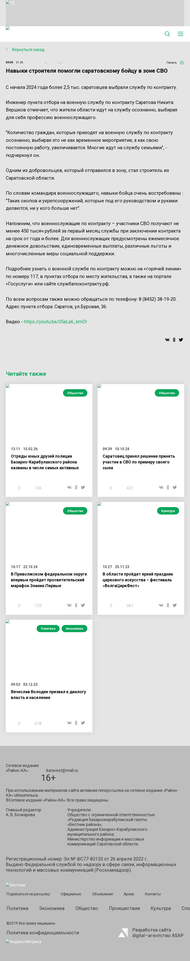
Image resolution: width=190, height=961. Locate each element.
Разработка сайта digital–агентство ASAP (158, 932)
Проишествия (124, 908)
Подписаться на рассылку (28, 894)
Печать (172, 62)
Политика (48, 628)
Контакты (153, 894)
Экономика (74, 628)
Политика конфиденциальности (42, 932)
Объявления (102, 894)
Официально (71, 894)
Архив (129, 894)
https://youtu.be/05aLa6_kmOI (55, 321)
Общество (75, 393)
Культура (168, 511)
